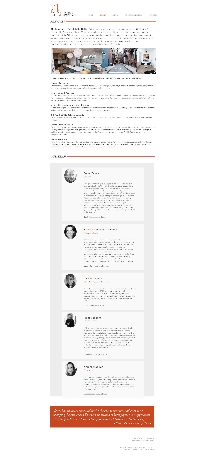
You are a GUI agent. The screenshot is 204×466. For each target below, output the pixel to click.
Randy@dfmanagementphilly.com (95, 354)
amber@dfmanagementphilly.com (95, 394)
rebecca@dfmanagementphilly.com (96, 266)
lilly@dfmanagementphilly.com (94, 305)
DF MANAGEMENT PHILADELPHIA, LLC (139, 447)
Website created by (138, 449)
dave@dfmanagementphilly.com (95, 217)
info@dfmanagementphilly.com (143, 440)
